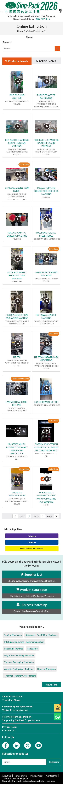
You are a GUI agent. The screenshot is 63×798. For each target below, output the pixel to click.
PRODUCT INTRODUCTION (17, 494)
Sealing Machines (13, 635)
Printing (32, 536)
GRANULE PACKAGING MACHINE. (46, 274)
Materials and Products (31, 548)
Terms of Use (21, 775)
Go (56, 516)
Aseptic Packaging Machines (18, 668)
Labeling (32, 542)
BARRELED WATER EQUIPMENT (46, 96)
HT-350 (16, 357)
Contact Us (51, 775)
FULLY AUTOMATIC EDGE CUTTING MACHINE (16, 275)
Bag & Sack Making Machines (19, 655)
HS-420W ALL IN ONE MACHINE (46, 316)
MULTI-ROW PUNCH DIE (46, 402)
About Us (6, 775)
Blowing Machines (46, 668)
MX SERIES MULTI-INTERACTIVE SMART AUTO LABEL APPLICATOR (17, 449)
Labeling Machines (13, 648)
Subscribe (54, 761)
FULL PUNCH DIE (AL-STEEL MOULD (46, 234)
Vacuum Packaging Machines (19, 662)
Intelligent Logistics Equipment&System (24, 641)
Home (20, 31)
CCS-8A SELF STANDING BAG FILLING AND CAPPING (46, 143)
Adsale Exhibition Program (16, 778)
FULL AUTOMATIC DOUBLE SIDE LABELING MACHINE (46, 191)
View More (51, 684)
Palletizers (32, 648)
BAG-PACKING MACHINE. (17, 96)
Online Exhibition (35, 31)
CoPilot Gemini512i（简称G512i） (17, 189)
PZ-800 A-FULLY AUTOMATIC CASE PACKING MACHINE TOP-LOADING (46, 497)
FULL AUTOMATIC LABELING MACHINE (17, 234)
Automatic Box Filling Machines (41, 635)
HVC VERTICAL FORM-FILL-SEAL (17, 403)
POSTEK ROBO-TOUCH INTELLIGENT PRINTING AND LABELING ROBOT (46, 447)
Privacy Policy (36, 775)
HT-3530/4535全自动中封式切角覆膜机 (46, 358)
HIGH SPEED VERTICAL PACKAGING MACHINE (17, 316)
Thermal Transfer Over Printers (20, 675)
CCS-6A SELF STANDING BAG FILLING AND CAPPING (17, 143)
